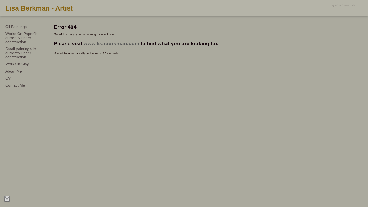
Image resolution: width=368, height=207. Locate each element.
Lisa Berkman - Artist (39, 8)
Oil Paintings (16, 27)
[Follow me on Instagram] (7, 199)
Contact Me (15, 85)
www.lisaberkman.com (111, 43)
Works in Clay (17, 64)
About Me (13, 71)
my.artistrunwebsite (343, 5)
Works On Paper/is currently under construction (21, 38)
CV (8, 78)
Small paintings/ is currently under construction (20, 53)
